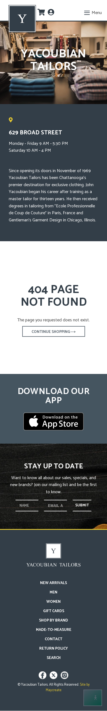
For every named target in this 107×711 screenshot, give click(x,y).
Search (54, 658)
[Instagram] (64, 677)
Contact (53, 639)
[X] (54, 677)
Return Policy (53, 648)
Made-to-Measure (53, 630)
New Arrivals (53, 583)
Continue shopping (51, 332)
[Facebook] (43, 677)
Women (53, 602)
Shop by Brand (53, 620)
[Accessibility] (92, 698)
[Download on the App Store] (53, 421)
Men (53, 592)
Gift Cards (53, 611)
